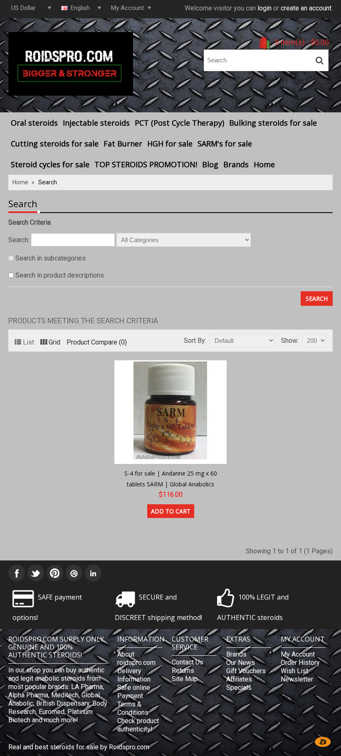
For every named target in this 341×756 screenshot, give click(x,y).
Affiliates (239, 679)
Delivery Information (134, 675)
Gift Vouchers (246, 671)
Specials (239, 688)
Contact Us (187, 662)
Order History (300, 663)
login (264, 8)
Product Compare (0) (97, 342)
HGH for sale (170, 144)
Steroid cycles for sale (50, 164)
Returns (183, 670)
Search (47, 182)
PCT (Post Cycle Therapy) (179, 123)
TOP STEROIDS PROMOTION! (145, 164)
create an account (306, 8)
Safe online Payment (133, 692)
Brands (236, 164)
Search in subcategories (50, 258)
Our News (240, 663)
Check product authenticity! (138, 725)
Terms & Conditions (132, 708)
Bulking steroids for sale (273, 123)
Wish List (294, 671)
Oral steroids (34, 123)
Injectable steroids (96, 123)
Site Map (185, 679)
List (28, 342)
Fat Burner (123, 144)
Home (264, 164)
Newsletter (297, 679)
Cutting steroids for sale (55, 144)
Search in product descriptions (59, 275)
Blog (210, 164)
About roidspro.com (136, 658)
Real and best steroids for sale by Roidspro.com (78, 747)
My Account (298, 654)
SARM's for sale (225, 144)
